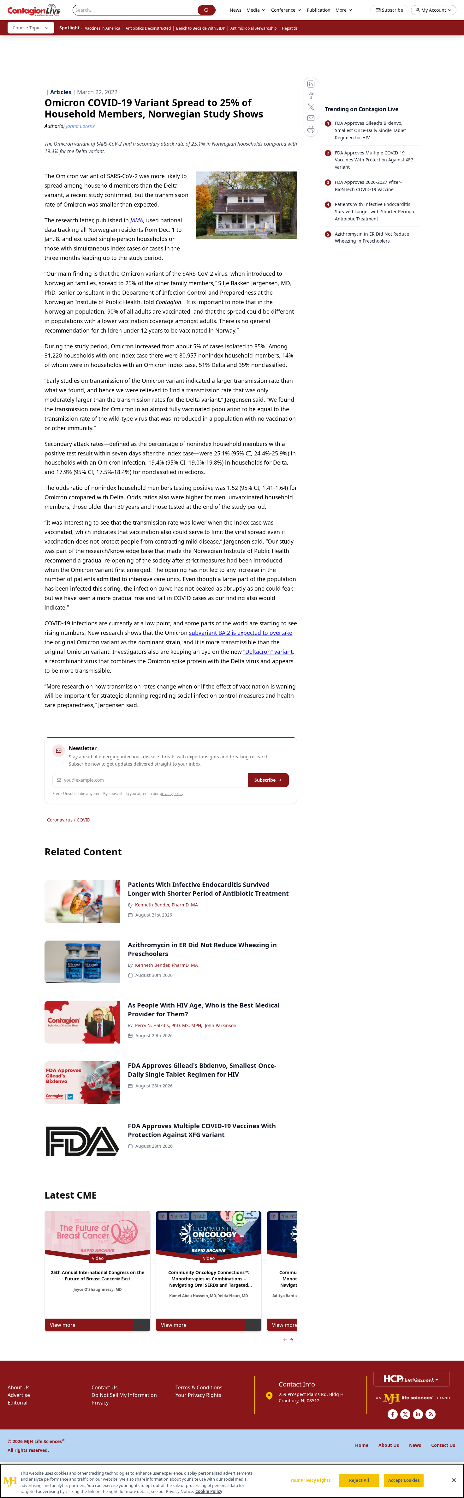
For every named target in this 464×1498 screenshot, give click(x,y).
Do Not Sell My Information (124, 1395)
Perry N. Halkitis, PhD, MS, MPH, (168, 1025)
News (235, 10)
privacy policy (171, 793)
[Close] (454, 1480)
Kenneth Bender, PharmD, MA (166, 905)
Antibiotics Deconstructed (148, 28)
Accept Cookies (404, 1480)
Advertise (19, 1395)
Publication (318, 10)
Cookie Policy (208, 1491)
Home (361, 1445)
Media (253, 10)
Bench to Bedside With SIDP (200, 28)
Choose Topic (26, 28)
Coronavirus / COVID (68, 820)
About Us (19, 1387)
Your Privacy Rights (198, 1395)
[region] (232, 1481)
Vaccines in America (102, 28)
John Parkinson (220, 1025)
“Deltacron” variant (268, 651)
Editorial (17, 1402)
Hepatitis (290, 28)
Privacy (100, 1402)
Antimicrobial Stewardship (253, 28)
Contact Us (105, 1387)
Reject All (359, 1480)
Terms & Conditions (199, 1387)
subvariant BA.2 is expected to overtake (240, 632)
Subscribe (265, 780)
